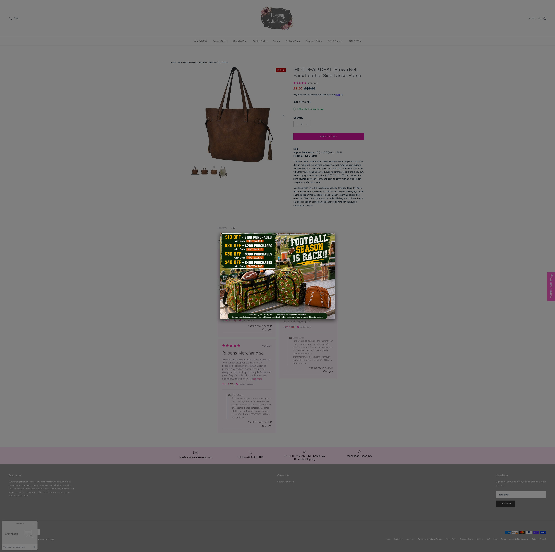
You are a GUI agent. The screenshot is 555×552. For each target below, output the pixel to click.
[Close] (335, 232)
